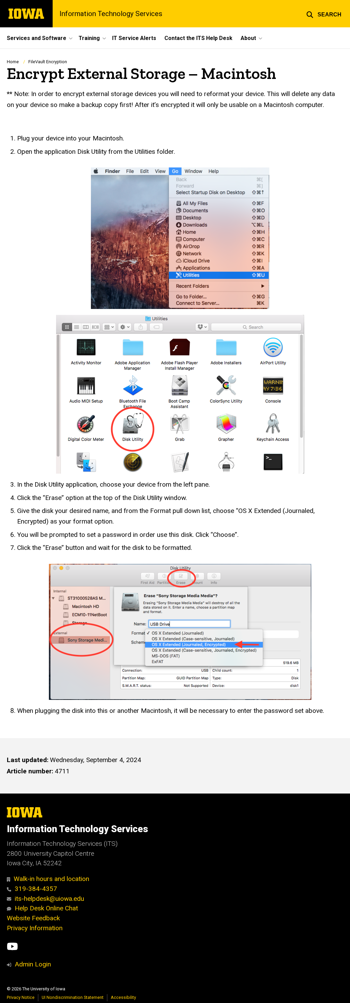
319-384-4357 (36, 889)
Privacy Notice (21, 997)
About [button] (248, 38)
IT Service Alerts (134, 38)
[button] (324, 13)
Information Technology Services (110, 13)
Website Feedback (33, 918)
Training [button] (89, 38)
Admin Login (33, 964)
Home (13, 61)
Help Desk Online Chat (46, 908)
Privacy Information (35, 928)
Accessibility (123, 997)
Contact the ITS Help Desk (198, 38)
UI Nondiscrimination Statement (73, 997)
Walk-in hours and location (51, 879)
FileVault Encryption (47, 61)
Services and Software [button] (36, 38)
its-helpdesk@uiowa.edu (49, 899)
